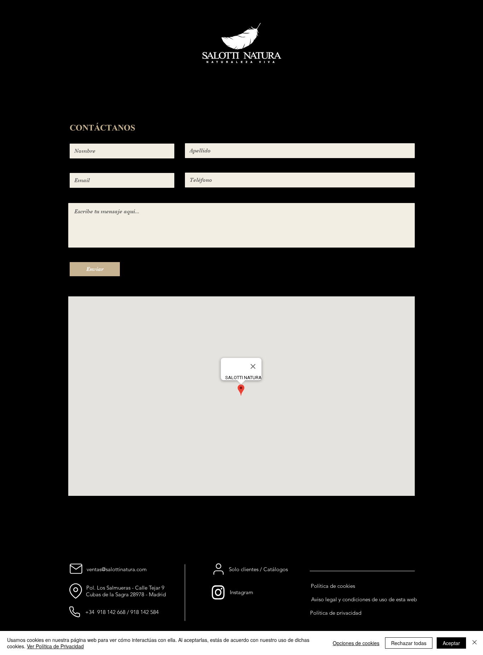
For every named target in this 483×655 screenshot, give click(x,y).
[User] (218, 569)
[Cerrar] (474, 643)
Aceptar (451, 643)
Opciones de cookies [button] (356, 643)
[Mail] (75, 568)
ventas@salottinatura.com (117, 569)
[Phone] (74, 612)
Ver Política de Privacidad (55, 646)
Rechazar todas (408, 643)
